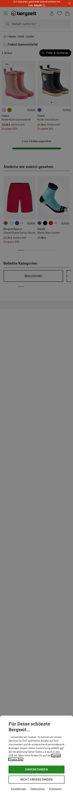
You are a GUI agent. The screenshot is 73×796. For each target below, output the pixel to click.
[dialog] (36, 756)
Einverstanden (36, 769)
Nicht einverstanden (36, 779)
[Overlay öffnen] (43, 5)
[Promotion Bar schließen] (69, 3)
